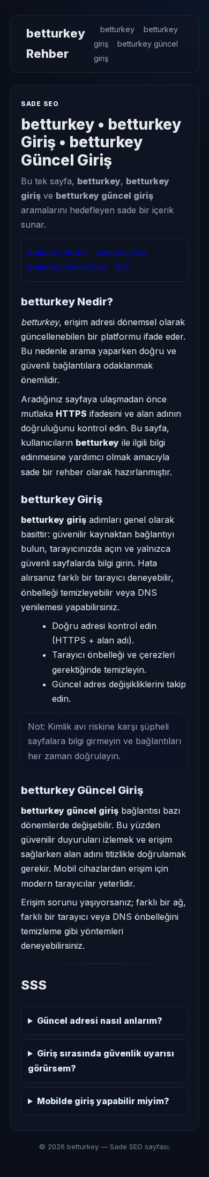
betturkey (117, 29)
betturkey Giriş (122, 252)
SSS (122, 267)
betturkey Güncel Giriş (67, 267)
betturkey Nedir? (57, 252)
